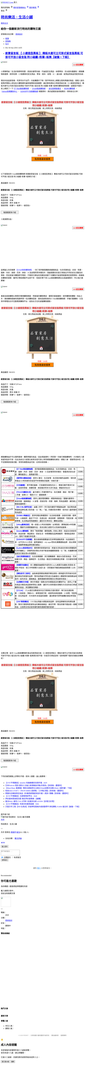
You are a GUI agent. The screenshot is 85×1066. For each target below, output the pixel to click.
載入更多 (5, 846)
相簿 (7, 39)
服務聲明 (63, 1035)
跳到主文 (4, 23)
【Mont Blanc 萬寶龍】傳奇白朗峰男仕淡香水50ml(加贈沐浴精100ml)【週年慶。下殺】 (39, 788)
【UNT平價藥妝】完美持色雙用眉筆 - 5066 (22, 804)
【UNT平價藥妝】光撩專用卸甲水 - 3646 (21, 796)
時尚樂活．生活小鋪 (17, 17)
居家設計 (19, 34)
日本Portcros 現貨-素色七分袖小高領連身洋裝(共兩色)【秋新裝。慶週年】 (34, 785)
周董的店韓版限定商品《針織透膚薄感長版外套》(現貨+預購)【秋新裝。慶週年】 (37, 793)
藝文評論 (18, 838)
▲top (3, 842)
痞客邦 (13, 832)
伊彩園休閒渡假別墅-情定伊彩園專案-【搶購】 (23, 799)
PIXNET (25, 1035)
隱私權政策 (55, 1035)
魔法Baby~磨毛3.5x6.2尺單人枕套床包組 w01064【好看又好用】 (30, 801)
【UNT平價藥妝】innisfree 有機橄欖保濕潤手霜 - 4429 (26, 783)
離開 (12, 1061)
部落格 (8, 41)
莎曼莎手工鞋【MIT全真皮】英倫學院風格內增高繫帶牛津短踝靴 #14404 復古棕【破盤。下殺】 (42, 807)
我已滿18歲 (5, 1061)
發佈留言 (5, 860)
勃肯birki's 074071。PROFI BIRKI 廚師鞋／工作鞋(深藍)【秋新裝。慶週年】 (34, 791)
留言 (18, 832)
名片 (7, 44)
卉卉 (2, 820)
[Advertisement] (42, 248)
